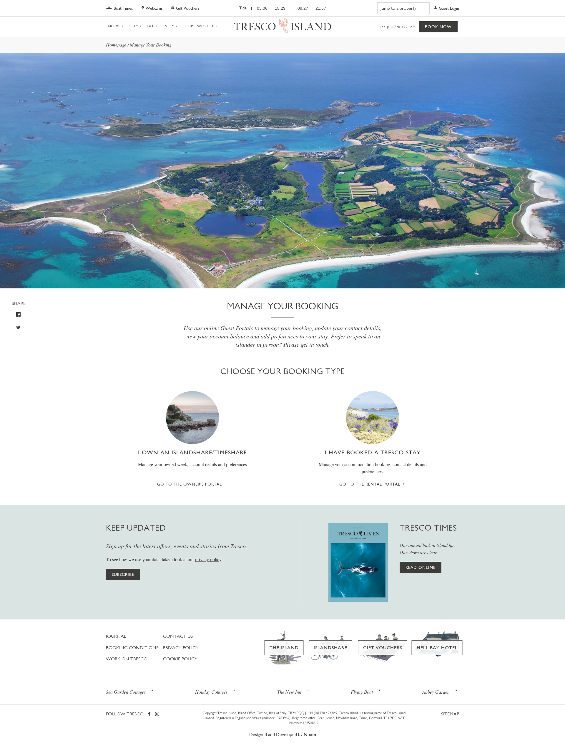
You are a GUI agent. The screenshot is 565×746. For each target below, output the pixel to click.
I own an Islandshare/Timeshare (192, 452)
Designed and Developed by (282, 734)
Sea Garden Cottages (126, 692)
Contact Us (178, 636)
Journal (116, 636)
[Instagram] (157, 714)
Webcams (154, 8)
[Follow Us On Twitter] (18, 327)
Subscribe (123, 574)
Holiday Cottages (211, 692)
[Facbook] (149, 714)
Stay (133, 26)
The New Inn (289, 692)
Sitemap (450, 714)
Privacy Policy (181, 647)
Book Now (438, 26)
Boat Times (123, 8)
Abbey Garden (436, 692)
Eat (150, 26)
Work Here (208, 26)
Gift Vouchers (187, 8)
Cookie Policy (180, 659)
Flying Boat (362, 692)
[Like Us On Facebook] (18, 314)
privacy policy (208, 559)
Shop (188, 26)
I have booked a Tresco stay (373, 452)
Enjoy (168, 26)
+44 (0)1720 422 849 (397, 27)
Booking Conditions (132, 647)
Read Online (421, 567)
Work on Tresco (126, 659)
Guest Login (449, 8)
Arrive (113, 26)
